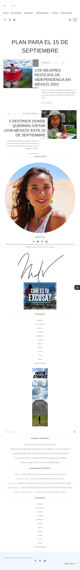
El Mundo (40, 332)
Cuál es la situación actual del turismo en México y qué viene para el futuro (47, 487)
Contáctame (66, 13)
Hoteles (40, 340)
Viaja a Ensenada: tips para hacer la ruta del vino (47, 479)
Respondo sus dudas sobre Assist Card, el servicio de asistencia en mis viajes (44, 483)
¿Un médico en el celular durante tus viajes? (50, 492)
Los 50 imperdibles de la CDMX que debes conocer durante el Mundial (40, 453)
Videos (55, 13)
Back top (69, 563)
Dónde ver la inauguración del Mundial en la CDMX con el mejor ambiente (40, 449)
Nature (40, 347)
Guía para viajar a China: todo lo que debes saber (40, 462)
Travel (40, 359)
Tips (40, 355)
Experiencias (42, 13)
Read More (46, 103)
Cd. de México (40, 324)
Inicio (6, 13)
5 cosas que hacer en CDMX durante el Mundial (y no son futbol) (40, 458)
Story (40, 351)
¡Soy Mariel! (16, 13)
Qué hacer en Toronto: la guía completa (40, 444)
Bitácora (40, 320)
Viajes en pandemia (40, 363)
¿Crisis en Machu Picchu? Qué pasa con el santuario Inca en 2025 (43, 474)
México (35, 113)
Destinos (28, 13)
